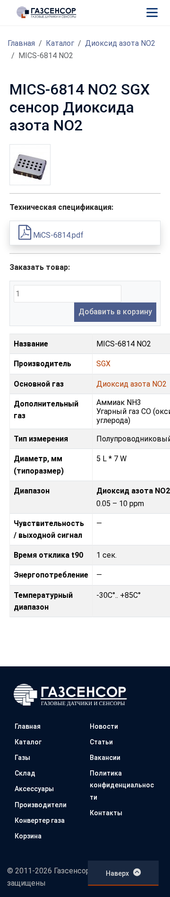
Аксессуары (34, 789)
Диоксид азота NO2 (120, 43)
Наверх (117, 873)
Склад (25, 773)
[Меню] (152, 12)
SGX (103, 363)
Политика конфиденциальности (122, 785)
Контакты (106, 813)
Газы (22, 757)
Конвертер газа (40, 820)
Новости (104, 726)
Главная (21, 43)
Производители (41, 805)
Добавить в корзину (115, 311)
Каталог (60, 43)
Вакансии (105, 757)
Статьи (101, 742)
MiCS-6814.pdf (57, 235)
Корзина (28, 836)
